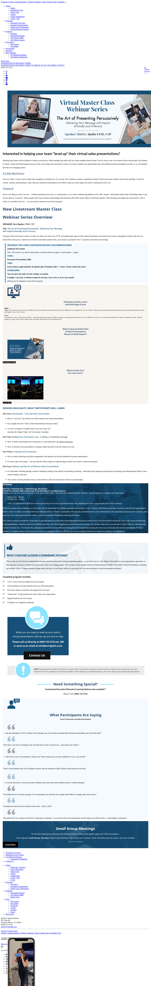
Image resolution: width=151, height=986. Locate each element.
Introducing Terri (16, 10)
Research (9, 51)
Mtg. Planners (11, 53)
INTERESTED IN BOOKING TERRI (16, 63)
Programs (9, 21)
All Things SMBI (16, 38)
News (8, 899)
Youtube (13, 910)
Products (9, 31)
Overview (14, 884)
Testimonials (15, 876)
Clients (13, 14)
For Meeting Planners (18, 55)
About (8, 6)
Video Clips (14, 12)
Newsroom (10, 42)
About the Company (18, 867)
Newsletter (14, 46)
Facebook (14, 906)
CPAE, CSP (15, 19)
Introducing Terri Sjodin (15, 855)
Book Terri (5, 61)
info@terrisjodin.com (9, 927)
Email (12, 912)
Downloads (10, 49)
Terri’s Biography (16, 869)
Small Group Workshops (19, 27)
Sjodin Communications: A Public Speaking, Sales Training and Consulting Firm (31, 933)
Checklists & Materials (18, 57)
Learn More (7, 403)
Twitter (13, 908)
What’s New (15, 897)
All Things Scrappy (17, 40)
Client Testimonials (17, 17)
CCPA (12, 880)
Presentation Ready (17, 36)
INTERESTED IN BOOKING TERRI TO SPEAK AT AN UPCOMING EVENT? (33, 65)
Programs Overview (17, 23)
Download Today (9, 362)
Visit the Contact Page (9, 931)
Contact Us (10, 861)
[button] (2, 946)
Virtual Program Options (19, 29)
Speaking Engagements (19, 25)
